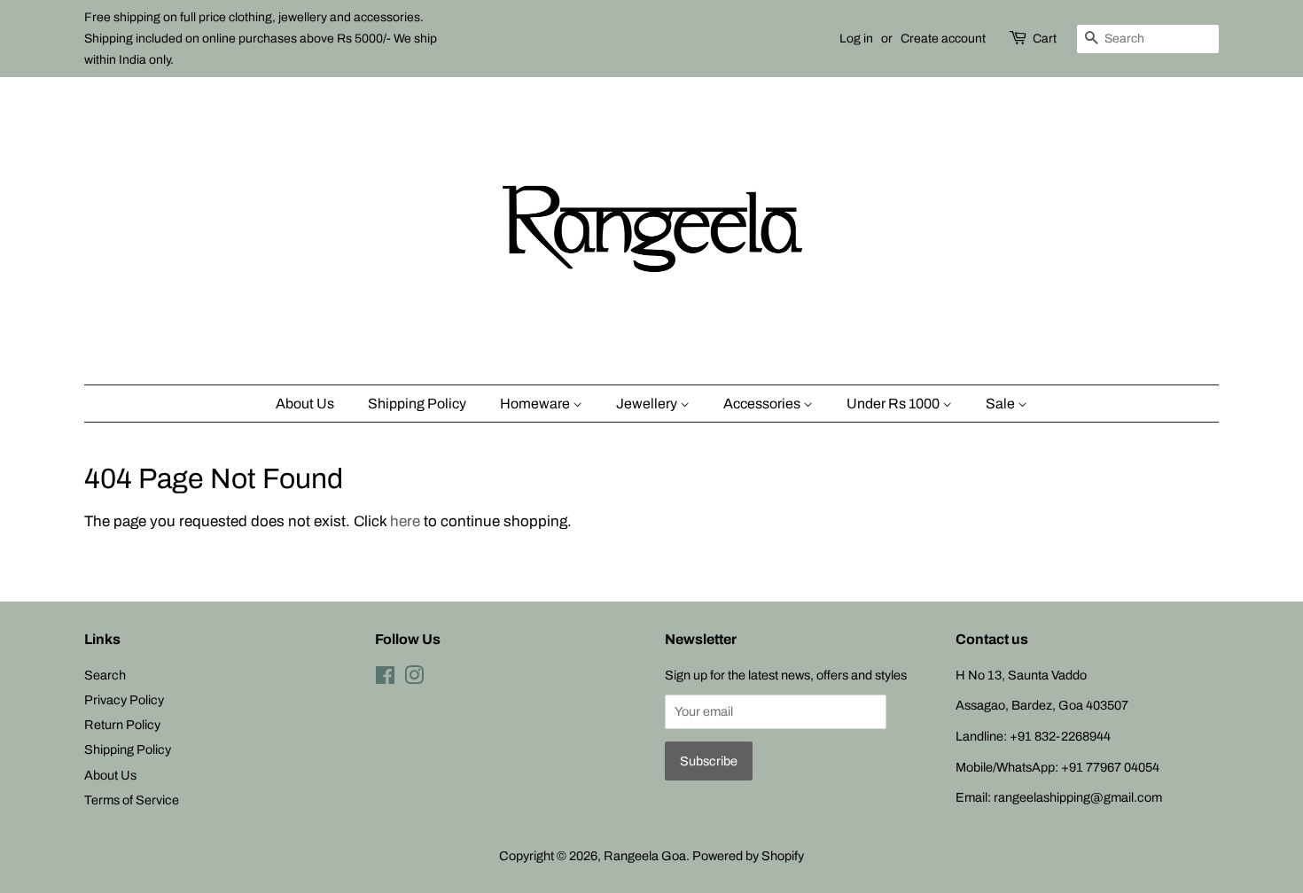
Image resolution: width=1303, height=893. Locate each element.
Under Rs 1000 (894, 403)
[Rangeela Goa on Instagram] (414, 679)
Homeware (536, 403)
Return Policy (122, 725)
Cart (1045, 38)
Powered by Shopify (748, 856)
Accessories (763, 403)
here (405, 521)
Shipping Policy (417, 403)
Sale (1002, 403)
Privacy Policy (124, 700)
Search (105, 675)
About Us (305, 403)
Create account (943, 38)
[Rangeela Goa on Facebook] (385, 679)
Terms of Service (131, 800)
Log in (856, 38)
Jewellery (648, 403)
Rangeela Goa (645, 856)
